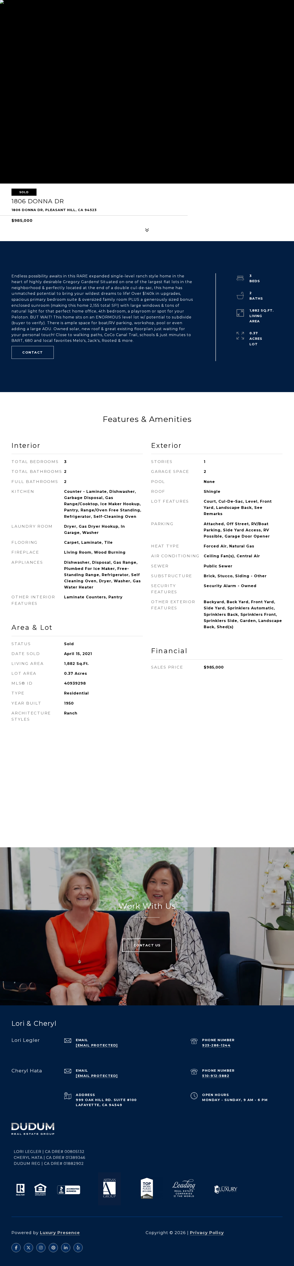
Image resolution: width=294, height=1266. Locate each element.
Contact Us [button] (147, 945)
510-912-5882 (215, 1076)
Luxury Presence (60, 1232)
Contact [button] (32, 352)
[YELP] (78, 1247)
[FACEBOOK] (16, 1247)
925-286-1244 (216, 1045)
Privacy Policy (207, 1232)
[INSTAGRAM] (40, 1247)
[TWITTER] (28, 1247)
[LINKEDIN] (65, 1247)
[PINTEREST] (53, 1247)
